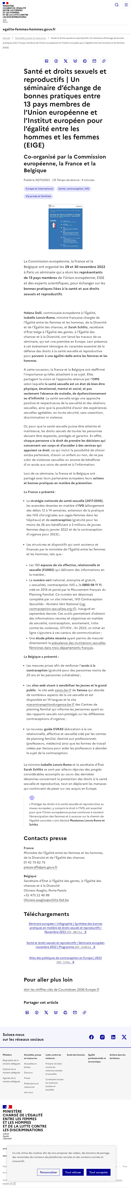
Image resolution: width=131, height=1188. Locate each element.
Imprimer (84, 61)
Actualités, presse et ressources (30, 38)
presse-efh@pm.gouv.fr (40, 867)
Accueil (6, 38)
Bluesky (75, 61)
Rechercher (116, 4)
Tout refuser (73, 1172)
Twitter (65, 61)
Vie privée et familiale (38, 196)
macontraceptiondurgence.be (48, 704)
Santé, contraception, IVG (74, 189)
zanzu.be (61, 690)
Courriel (94, 61)
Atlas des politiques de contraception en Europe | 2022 (65, 960)
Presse (27, 1078)
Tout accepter (98, 1172)
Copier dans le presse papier (103, 61)
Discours (28, 1072)
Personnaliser (48, 1172)
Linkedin (46, 61)
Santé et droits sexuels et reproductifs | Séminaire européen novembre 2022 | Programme (65, 945)
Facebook (56, 61)
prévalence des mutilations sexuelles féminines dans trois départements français (67, 645)
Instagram (102, 1037)
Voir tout (28, 1092)
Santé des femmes (76, 1054)
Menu (126, 4)
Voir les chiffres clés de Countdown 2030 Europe (60, 989)
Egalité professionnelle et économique (97, 1058)
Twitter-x (124, 1037)
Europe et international (39, 189)
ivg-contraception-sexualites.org (57, 606)
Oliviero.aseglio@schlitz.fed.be (46, 900)
